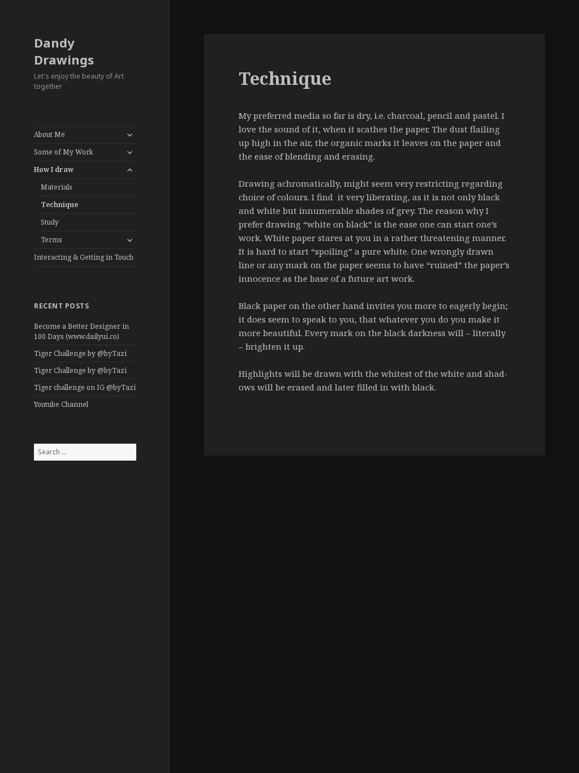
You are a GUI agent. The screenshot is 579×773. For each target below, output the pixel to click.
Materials (56, 187)
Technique (59, 204)
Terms (51, 239)
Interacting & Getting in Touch (83, 257)
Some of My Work (63, 152)
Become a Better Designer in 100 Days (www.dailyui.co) (81, 331)
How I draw (54, 169)
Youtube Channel (61, 404)
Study (50, 222)
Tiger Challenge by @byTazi (80, 353)
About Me (49, 134)
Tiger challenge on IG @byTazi (85, 387)
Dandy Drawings (64, 51)
